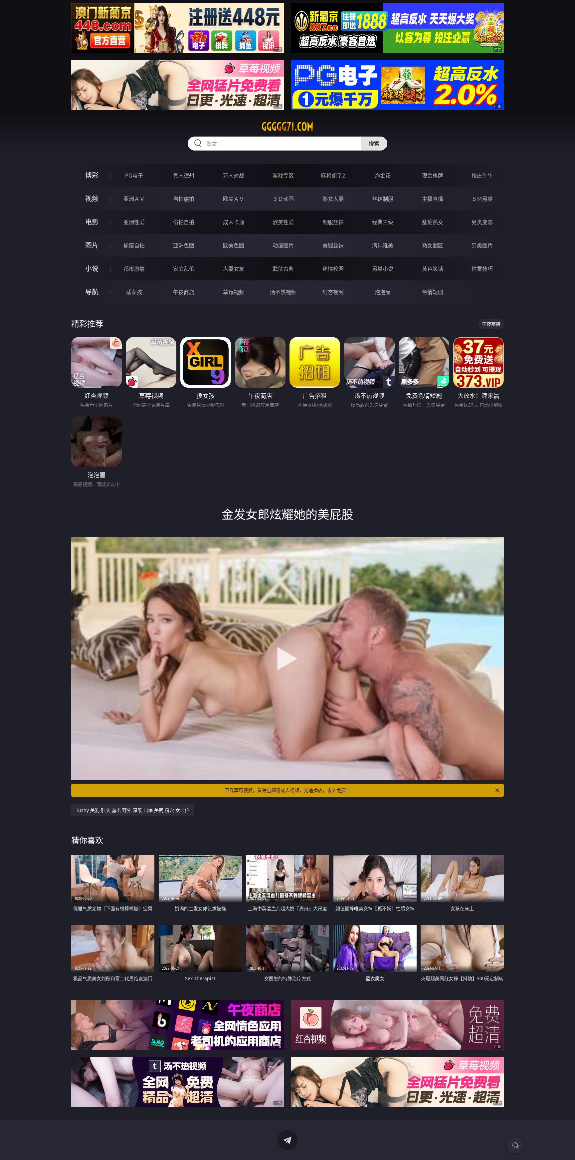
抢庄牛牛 (482, 175)
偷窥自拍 (134, 245)
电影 (91, 221)
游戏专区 (283, 175)
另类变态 (482, 222)
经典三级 (382, 222)
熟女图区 (432, 245)
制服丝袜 (333, 222)
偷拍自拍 (183, 222)
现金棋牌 (432, 175)
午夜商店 (183, 292)
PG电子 (134, 175)
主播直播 (432, 198)
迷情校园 (333, 268)
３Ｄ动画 (283, 198)
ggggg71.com (287, 126)
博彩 (91, 175)
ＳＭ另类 (482, 198)
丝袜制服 (382, 198)
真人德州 (183, 175)
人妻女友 (233, 268)
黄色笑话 (432, 268)
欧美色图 (233, 245)
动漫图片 (283, 245)
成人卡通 (233, 222)
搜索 (374, 143)
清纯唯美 (382, 245)
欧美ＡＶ (233, 198)
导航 (91, 291)
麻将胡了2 (333, 175)
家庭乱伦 (183, 268)
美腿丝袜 (333, 245)
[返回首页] (515, 1145)
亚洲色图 (183, 245)
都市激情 (134, 268)
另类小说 (382, 268)
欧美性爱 (283, 222)
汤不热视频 (283, 292)
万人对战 (233, 175)
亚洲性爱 (134, 222)
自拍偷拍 (183, 198)
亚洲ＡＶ (134, 198)
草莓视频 (233, 292)
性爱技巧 (482, 268)
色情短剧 (432, 292)
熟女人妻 (333, 198)
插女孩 (134, 292)
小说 (91, 268)
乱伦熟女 (432, 222)
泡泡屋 (383, 292)
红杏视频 (333, 292)
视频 (91, 198)
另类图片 (482, 245)
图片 (91, 245)
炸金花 (383, 175)
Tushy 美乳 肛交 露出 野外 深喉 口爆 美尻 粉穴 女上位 (132, 810)
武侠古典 (283, 268)
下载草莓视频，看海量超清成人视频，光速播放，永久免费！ (287, 790)
